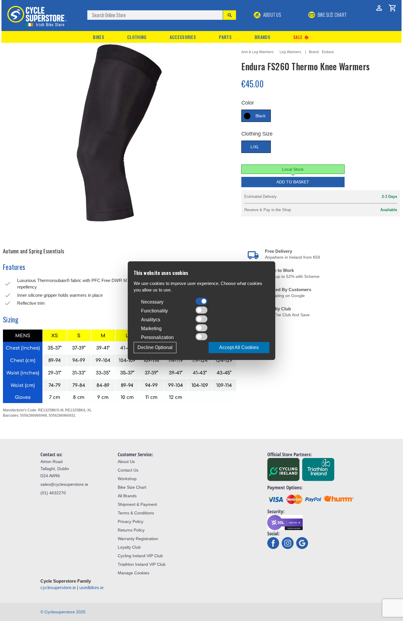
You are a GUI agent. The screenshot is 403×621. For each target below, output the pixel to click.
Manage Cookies (133, 573)
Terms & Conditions (136, 513)
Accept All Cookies (239, 347)
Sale (301, 37)
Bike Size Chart (132, 487)
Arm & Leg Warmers (257, 52)
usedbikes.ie (91, 587)
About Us (271, 14)
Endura (328, 52)
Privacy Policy (130, 521)
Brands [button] (262, 37)
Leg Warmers (290, 52)
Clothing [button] (136, 37)
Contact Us (128, 470)
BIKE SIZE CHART (332, 14)
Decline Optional (155, 347)
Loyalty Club (129, 547)
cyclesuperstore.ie (58, 587)
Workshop (127, 478)
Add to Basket (292, 182)
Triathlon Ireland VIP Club (142, 564)
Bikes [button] (98, 37)
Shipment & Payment (137, 504)
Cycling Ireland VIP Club (140, 555)
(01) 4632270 (53, 492)
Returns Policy (131, 530)
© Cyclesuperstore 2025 (63, 611)
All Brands (127, 495)
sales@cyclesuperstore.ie (64, 484)
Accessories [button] (183, 37)
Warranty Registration (138, 538)
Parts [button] (225, 37)
